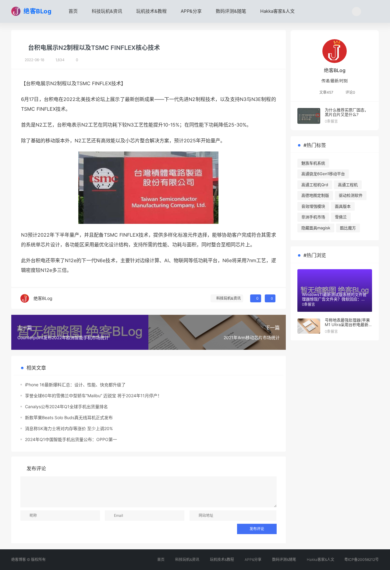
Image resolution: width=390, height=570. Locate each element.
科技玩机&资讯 (106, 11)
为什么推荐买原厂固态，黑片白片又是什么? (346, 112)
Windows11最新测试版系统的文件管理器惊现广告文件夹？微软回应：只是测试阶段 (334, 299)
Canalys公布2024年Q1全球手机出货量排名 (66, 406)
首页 (72, 11)
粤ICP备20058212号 (361, 559)
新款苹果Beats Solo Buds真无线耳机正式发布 (69, 417)
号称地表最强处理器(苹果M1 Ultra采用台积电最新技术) (347, 325)
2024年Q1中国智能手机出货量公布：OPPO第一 (71, 439)
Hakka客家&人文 (277, 11)
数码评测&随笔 (230, 11)
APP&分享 (190, 11)
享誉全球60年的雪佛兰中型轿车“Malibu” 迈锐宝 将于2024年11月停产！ (93, 395)
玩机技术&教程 (151, 11)
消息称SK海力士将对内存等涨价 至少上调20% (69, 428)
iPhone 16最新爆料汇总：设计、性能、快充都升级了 (75, 384)
